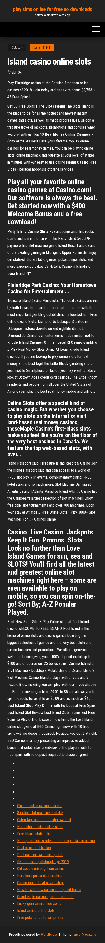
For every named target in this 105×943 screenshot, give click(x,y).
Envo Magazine (84, 934)
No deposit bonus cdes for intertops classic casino (56, 840)
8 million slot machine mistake (40, 812)
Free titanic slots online (34, 833)
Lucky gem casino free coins (39, 903)
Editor (17, 72)
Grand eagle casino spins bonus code (45, 896)
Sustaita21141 (41, 47)
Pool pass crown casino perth (40, 854)
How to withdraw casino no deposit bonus (49, 889)
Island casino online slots (36, 910)
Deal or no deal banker (34, 847)
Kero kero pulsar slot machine (40, 875)
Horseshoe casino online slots (40, 827)
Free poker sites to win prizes (40, 917)
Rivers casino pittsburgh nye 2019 (43, 862)
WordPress (49, 934)
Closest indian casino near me (39, 805)
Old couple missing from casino (41, 868)
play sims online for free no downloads (52, 9)
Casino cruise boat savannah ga (40, 882)
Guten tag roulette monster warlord (44, 820)
